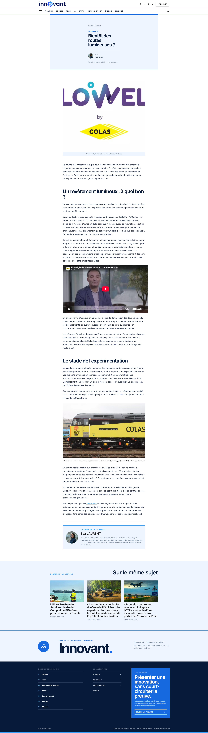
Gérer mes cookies (162, 728)
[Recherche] (168, 11)
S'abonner (162, 4)
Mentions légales (144, 728)
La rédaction (107, 680)
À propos (107, 674)
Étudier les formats (150, 712)
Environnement (95, 11)
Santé (81, 11)
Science (59, 11)
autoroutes (91, 503)
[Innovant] (52, 4)
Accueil (90, 25)
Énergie (108, 11)
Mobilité (119, 11)
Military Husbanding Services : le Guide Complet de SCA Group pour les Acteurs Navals (65, 609)
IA (75, 11)
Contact (107, 691)
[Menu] (40, 11)
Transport (98, 25)
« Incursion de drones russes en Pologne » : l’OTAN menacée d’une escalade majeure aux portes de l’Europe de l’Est (140, 610)
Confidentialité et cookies (124, 728)
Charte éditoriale (107, 685)
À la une (49, 11)
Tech (68, 11)
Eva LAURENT (91, 533)
